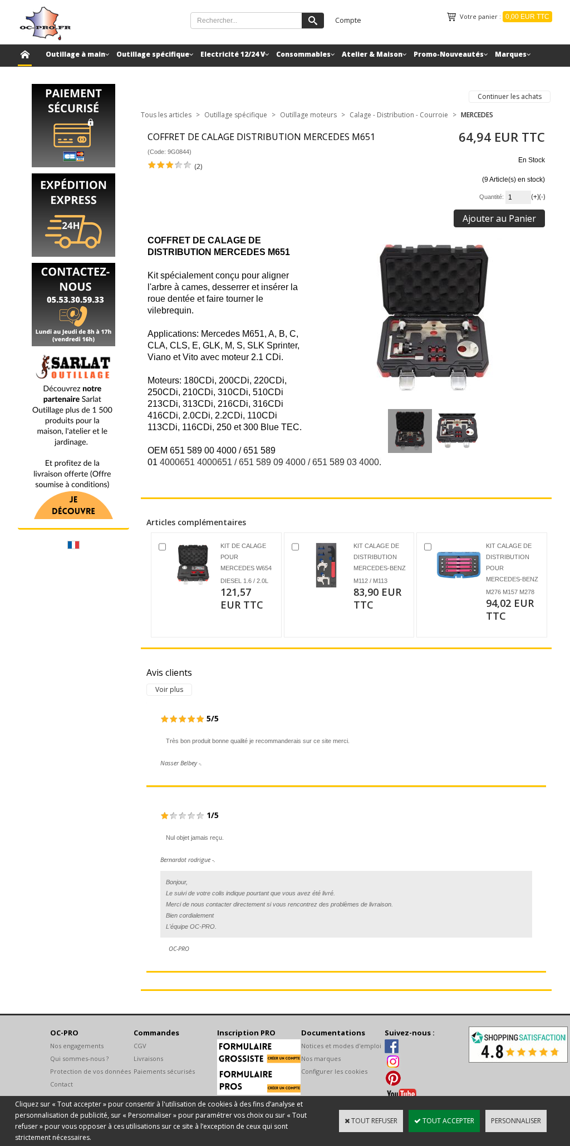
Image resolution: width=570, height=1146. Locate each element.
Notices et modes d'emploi (341, 1046)
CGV (140, 1046)
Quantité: (492, 196)
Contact (61, 1084)
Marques (511, 54)
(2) (198, 166)
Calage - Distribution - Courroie (399, 114)
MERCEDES (477, 114)
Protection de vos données (90, 1071)
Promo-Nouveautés (449, 54)
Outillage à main (75, 54)
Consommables (303, 54)
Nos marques (321, 1058)
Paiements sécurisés (164, 1071)
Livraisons (148, 1058)
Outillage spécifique (152, 54)
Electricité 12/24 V (232, 54)
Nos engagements (77, 1046)
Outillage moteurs (308, 114)
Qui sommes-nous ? (79, 1058)
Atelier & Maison (372, 54)
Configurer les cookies (334, 1071)
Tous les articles (166, 114)
